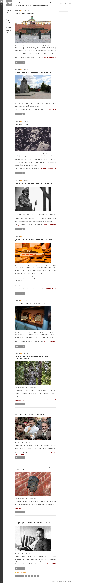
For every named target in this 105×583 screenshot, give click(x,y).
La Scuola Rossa (8, 10)
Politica (7, 15)
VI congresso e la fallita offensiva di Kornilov (30, 414)
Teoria (21, 10)
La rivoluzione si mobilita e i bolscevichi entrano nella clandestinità (32, 523)
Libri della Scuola (8, 27)
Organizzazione (8, 19)
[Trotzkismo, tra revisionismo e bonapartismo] (35, 318)
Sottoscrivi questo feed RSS (21, 572)
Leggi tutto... (18, 62)
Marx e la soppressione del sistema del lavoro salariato (33, 73)
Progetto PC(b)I (8, 30)
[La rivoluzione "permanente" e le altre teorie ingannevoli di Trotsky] (35, 253)
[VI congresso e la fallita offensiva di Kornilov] (35, 428)
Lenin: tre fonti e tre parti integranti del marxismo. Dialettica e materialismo (35, 468)
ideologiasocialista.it (19, 338)
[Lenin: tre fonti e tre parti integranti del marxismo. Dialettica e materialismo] (35, 484)
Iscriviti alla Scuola (9, 25)
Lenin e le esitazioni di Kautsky (25, 13)
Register (66, 3)
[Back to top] (1, 581)
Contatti (7, 32)
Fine (38, 575)
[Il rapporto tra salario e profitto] (35, 139)
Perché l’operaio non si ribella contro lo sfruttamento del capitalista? (33, 184)
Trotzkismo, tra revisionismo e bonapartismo (30, 303)
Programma (8, 24)
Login (61, 3)
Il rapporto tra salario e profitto (25, 124)
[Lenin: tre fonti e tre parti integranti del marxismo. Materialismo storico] (35, 373)
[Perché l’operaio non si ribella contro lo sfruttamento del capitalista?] (35, 199)
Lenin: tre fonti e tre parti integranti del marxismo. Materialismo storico (31, 357)
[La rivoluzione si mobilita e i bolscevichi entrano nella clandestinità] (35, 538)
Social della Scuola (9, 28)
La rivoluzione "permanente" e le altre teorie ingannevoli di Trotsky (34, 240)
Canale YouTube (8, 22)
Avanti (35, 575)
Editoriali (7, 12)
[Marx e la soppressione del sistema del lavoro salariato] (35, 87)
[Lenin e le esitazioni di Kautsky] (35, 29)
